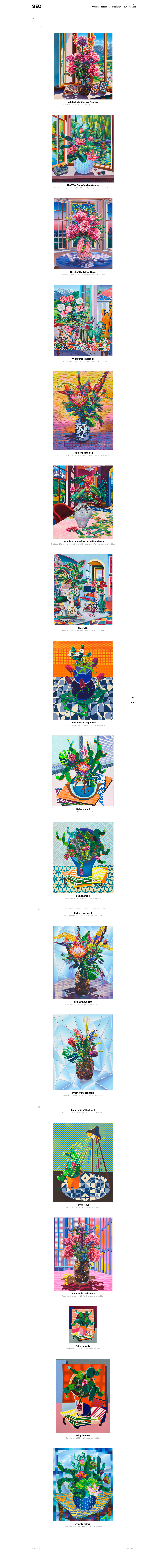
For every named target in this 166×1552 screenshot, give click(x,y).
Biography (116, 7)
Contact (132, 7)
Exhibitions (105, 7)
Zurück (132, 18)
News (125, 7)
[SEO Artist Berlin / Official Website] (36, 6)
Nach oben (130, 1548)
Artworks (95, 7)
